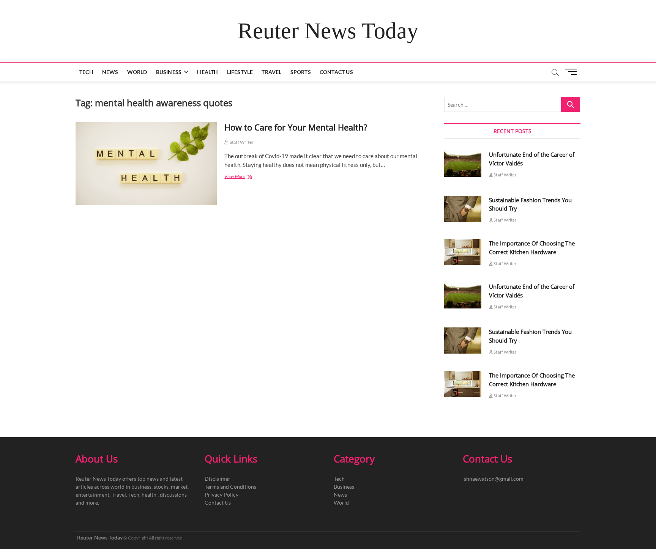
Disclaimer (217, 478)
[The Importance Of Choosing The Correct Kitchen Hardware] (462, 252)
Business (169, 72)
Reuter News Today (328, 30)
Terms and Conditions (230, 486)
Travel (271, 72)
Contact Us (336, 72)
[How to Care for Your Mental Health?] (146, 163)
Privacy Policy (221, 494)
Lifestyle (240, 72)
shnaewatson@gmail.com (494, 478)
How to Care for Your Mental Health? (295, 127)
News (110, 72)
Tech (86, 72)
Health (207, 72)
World (137, 72)
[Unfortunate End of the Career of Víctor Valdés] (462, 163)
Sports (300, 72)
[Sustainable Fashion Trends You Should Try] (462, 209)
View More (241, 177)
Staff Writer (241, 142)
